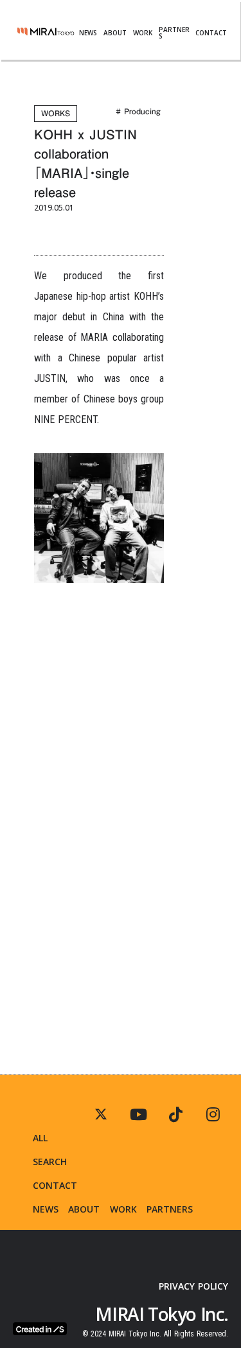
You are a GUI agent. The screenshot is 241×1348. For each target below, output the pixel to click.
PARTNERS (174, 32)
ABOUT (115, 33)
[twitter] (212, 1114)
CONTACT (211, 33)
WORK (142, 33)
